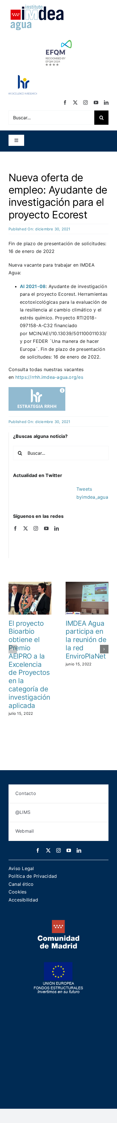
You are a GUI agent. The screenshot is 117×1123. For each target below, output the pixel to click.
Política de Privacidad (33, 876)
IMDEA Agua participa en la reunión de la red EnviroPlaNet (86, 639)
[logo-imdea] (37, 6)
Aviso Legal (21, 868)
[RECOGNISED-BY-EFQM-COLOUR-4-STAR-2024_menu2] (58, 38)
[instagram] (85, 102)
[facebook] (65, 102)
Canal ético (21, 884)
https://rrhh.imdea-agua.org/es (49, 377)
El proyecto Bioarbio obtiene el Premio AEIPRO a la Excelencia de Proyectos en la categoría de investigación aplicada (29, 664)
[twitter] (75, 102)
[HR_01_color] (23, 77)
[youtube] (96, 102)
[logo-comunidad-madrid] (58, 922)
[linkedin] (106, 102)
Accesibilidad (23, 900)
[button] (13, 649)
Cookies (18, 892)
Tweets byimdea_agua (92, 493)
